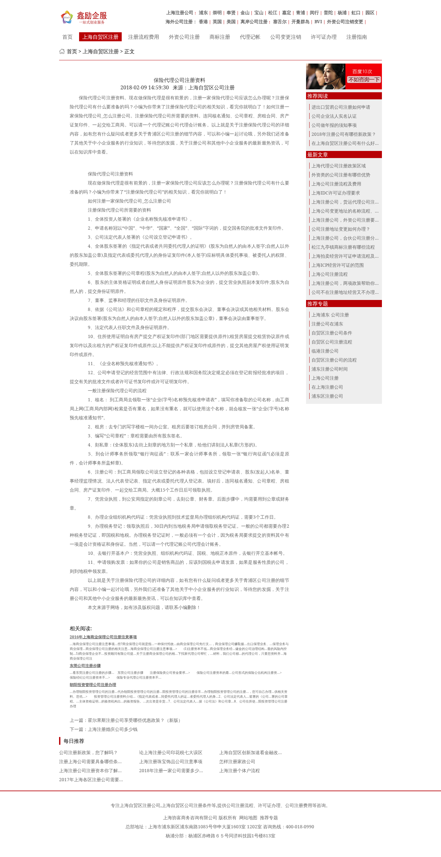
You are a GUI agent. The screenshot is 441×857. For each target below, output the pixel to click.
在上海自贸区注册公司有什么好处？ (348, 143)
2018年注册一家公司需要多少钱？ (173, 770)
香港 (203, 21)
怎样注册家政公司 (237, 761)
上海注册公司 (179, 12)
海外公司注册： (181, 21)
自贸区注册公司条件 (332, 333)
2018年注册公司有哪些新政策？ (344, 134)
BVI (318, 21)
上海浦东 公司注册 (330, 315)
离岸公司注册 (254, 21)
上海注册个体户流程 (239, 770)
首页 (67, 36)
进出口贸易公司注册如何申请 (341, 107)
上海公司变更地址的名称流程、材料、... (352, 211)
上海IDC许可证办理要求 (336, 193)
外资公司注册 (184, 36)
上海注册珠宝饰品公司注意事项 (170, 761)
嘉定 (286, 12)
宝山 (258, 12)
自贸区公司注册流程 (332, 342)
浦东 (203, 12)
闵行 (314, 12)
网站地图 (248, 817)
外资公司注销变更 (345, 21)
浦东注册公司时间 (330, 369)
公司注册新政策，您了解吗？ (88, 752)
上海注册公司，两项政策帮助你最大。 (350, 283)
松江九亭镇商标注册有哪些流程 (343, 247)
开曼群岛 (301, 21)
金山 (245, 12)
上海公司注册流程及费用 (336, 184)
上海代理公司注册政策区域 (339, 166)
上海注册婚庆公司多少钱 (113, 729)
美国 (231, 21)
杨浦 (342, 12)
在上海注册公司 (327, 387)
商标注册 (220, 36)
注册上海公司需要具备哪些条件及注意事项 (102, 761)
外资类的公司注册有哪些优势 (341, 175)
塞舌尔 (280, 21)
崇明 (217, 12)
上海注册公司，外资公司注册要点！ (348, 220)
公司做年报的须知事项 (334, 125)
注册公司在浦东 (327, 324)
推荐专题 (269, 817)
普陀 (328, 12)
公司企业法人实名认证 (334, 116)
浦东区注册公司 (327, 396)
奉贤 (231, 12)
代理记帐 (250, 36)
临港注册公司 (325, 351)
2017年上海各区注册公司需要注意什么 (98, 779)
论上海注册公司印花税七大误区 (170, 752)
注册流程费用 (143, 36)
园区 (369, 12)
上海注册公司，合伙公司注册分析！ (348, 238)
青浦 (300, 12)
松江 (272, 12)
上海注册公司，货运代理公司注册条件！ (352, 202)
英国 (217, 21)
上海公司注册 (325, 378)
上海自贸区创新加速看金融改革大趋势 (257, 752)
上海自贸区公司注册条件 (186, 805)
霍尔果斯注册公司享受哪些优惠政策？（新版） (135, 720)
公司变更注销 (285, 36)
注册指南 (356, 36)
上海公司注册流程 (330, 274)
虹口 (356, 12)
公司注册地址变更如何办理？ (341, 229)
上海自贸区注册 (100, 36)
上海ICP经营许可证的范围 (338, 265)
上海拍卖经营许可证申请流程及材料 (348, 256)
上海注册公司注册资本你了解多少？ (95, 770)
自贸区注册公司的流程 (334, 360)
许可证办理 (324, 36)
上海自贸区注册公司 (140, 805)
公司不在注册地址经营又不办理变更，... (352, 292)
